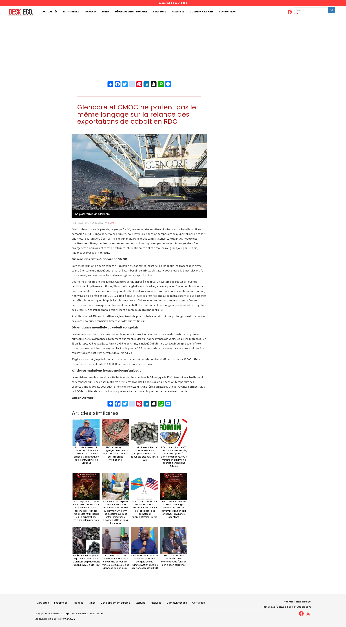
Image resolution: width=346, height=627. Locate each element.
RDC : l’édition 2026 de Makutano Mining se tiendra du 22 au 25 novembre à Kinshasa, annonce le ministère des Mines (173, 509)
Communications (202, 11)
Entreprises (71, 11)
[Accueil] (20, 12)
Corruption (227, 11)
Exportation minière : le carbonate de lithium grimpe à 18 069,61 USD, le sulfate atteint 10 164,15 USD (144, 453)
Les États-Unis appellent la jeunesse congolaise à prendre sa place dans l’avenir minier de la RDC (86, 560)
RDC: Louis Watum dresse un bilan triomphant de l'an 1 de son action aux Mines (173, 560)
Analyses (178, 11)
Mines (106, 11)
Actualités (50, 11)
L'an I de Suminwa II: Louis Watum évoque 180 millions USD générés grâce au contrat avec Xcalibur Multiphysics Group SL (86, 455)
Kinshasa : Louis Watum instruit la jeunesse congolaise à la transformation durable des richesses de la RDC (144, 561)
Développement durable (131, 11)
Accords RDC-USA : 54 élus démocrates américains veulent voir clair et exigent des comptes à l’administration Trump (145, 509)
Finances (91, 11)
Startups (159, 11)
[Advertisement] (173, 44)
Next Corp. (63, 613)
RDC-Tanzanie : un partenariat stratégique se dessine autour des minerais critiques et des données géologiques (115, 561)
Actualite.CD (95, 613)
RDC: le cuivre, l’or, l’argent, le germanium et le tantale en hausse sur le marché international (115, 453)
